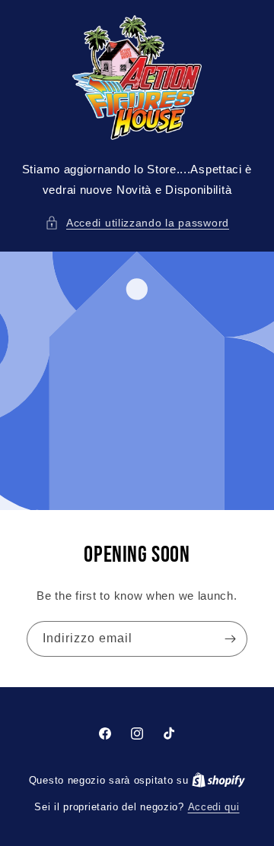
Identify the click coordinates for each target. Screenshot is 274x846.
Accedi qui (214, 807)
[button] (137, 223)
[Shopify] (218, 780)
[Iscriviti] (230, 639)
